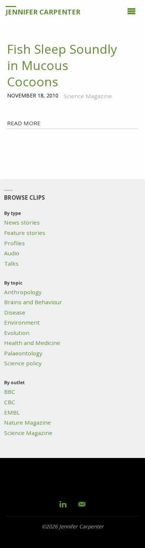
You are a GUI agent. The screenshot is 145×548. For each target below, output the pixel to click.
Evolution (16, 332)
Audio (11, 253)
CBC (9, 402)
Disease (14, 312)
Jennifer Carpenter (43, 11)
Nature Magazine (27, 422)
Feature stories (24, 232)
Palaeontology (23, 353)
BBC (9, 391)
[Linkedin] (63, 504)
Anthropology (23, 292)
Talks (11, 263)
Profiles (14, 243)
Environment (22, 322)
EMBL (12, 412)
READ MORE (24, 123)
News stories (22, 222)
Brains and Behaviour (33, 302)
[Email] (82, 504)
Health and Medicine (32, 342)
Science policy (23, 363)
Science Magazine (28, 432)
